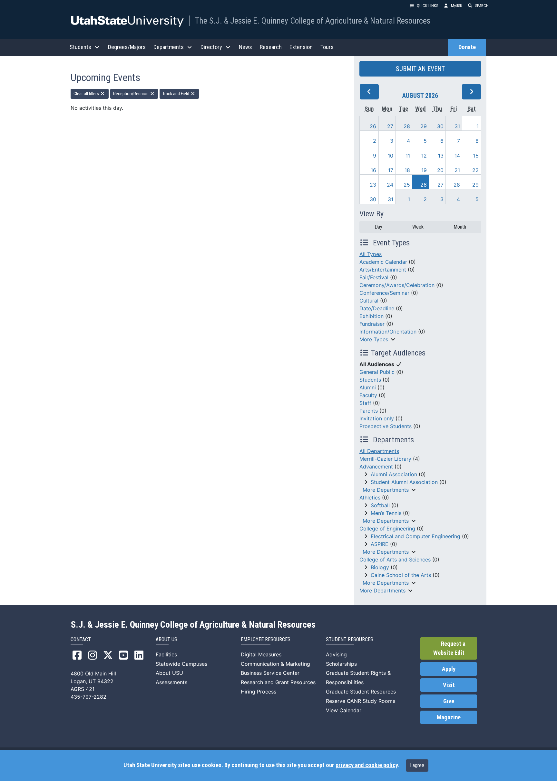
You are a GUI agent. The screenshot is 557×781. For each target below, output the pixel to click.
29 (423, 126)
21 (457, 170)
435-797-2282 (88, 697)
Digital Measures (261, 654)
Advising (336, 654)
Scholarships (341, 664)
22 (475, 170)
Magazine (449, 717)
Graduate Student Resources (361, 691)
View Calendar (343, 710)
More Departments (386, 490)
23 (373, 184)
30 (440, 126)
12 (424, 155)
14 (457, 155)
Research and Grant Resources (278, 682)
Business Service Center (270, 673)
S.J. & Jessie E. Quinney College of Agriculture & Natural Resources (193, 624)
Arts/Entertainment (382, 269)
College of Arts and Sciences (395, 559)
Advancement (376, 466)
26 (373, 126)
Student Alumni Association (404, 482)
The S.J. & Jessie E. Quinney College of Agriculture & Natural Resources (312, 21)
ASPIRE (379, 544)
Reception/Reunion (131, 93)
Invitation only (376, 418)
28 (407, 126)
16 (373, 170)
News (245, 47)
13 (441, 155)
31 (457, 126)
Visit (449, 685)
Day (378, 227)
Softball (380, 505)
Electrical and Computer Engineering (415, 536)
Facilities (166, 654)
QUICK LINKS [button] (427, 5)
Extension (301, 47)
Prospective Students (385, 426)
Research (271, 47)
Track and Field (176, 93)
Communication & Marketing (275, 664)
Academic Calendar (383, 262)
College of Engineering (387, 528)
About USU (169, 673)
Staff (365, 403)
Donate (467, 47)
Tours (327, 47)
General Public (377, 372)
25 (407, 184)
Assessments (171, 682)
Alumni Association (394, 474)
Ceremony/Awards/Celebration (397, 285)
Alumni (367, 387)
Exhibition (371, 316)
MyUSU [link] (456, 5)
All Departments (379, 451)
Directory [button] (211, 47)
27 (390, 126)
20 (440, 170)
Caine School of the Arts (401, 575)
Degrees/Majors (127, 47)
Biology (380, 567)
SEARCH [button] (482, 5)
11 (408, 155)
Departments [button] (168, 47)
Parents (368, 410)
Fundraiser (372, 324)
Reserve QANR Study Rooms (360, 701)
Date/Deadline (376, 308)
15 (476, 155)
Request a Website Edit (449, 648)
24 (390, 184)
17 (390, 170)
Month (460, 227)
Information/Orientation (387, 331)
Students (370, 379)
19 (424, 170)
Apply (448, 669)
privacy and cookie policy (366, 765)
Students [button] (80, 47)
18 (407, 170)
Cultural (368, 300)
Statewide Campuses (181, 664)
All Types (370, 254)
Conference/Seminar (384, 293)
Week (418, 227)
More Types (373, 339)
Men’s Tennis (386, 513)
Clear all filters (86, 93)
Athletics (369, 497)
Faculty (368, 395)
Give (448, 701)
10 (390, 155)
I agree (417, 765)
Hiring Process (258, 691)
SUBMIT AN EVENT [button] (420, 69)
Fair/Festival (373, 277)
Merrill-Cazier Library (385, 459)
